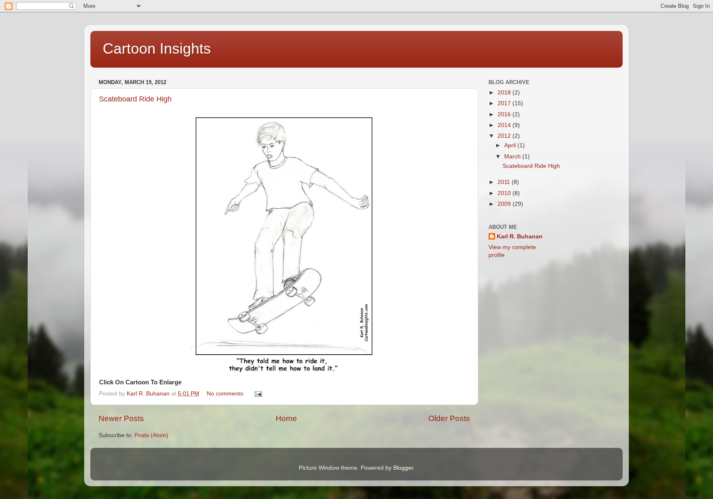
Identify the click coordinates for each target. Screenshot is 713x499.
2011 (505, 182)
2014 (505, 125)
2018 (505, 92)
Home (286, 418)
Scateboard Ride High (135, 99)
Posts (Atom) (151, 435)
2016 (505, 114)
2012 (505, 136)
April (510, 145)
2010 (505, 193)
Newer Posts (121, 418)
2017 (505, 103)
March (513, 156)
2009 (505, 204)
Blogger (403, 468)
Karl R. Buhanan (520, 236)
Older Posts (449, 418)
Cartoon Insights (157, 48)
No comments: (226, 394)
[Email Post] (258, 394)
